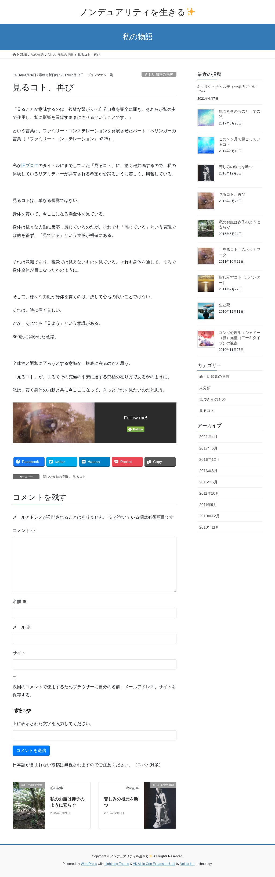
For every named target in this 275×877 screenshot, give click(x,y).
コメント (24, 530)
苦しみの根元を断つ (236, 167)
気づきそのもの (212, 399)
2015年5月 (208, 482)
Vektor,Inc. (187, 864)
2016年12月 (209, 459)
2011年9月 (208, 504)
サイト (19, 653)
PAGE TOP (263, 846)
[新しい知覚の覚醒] (15, 785)
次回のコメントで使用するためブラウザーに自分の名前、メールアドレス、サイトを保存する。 (94, 691)
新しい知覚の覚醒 (159, 74)
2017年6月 (208, 448)
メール (22, 627)
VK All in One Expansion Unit (154, 864)
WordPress (89, 864)
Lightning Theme (116, 864)
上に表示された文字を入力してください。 (53, 723)
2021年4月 (208, 436)
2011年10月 (209, 493)
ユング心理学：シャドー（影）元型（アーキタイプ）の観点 (239, 337)
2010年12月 (209, 516)
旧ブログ (29, 165)
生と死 (224, 305)
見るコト (79, 477)
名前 (20, 601)
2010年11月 (209, 527)
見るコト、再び (232, 194)
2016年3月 (208, 471)
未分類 (205, 388)
